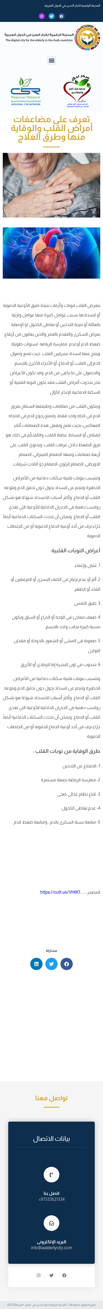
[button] (51, 60)
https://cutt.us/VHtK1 (60, 892)
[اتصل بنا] (51, 1174)
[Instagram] (42, 16)
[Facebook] (62, 16)
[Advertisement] (51, 1027)
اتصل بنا (51, 1193)
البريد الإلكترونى (51, 1241)
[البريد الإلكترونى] (51, 1223)
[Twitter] (52, 16)
